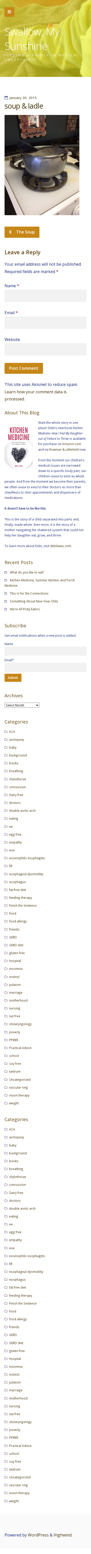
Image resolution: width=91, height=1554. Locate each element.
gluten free (17, 953)
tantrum (14, 1071)
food (12, 913)
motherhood (18, 1000)
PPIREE (13, 1040)
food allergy (18, 921)
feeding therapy (20, 898)
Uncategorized (20, 1079)
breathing (16, 771)
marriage (15, 992)
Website (12, 339)
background (18, 755)
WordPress (38, 1535)
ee (11, 826)
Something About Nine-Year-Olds (34, 601)
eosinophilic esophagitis (27, 858)
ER (10, 866)
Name (12, 286)
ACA (12, 732)
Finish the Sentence (23, 905)
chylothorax (17, 779)
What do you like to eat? (27, 572)
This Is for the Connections (29, 593)
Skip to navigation (9, 12)
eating (13, 818)
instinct (14, 977)
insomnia (15, 969)
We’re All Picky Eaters (25, 609)
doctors (15, 803)
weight (14, 1103)
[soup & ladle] (45, 165)
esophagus (17, 882)
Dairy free (16, 795)
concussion (17, 787)
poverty (14, 1032)
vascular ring (18, 1087)
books (13, 763)
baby (12, 747)
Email (11, 312)
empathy (15, 842)
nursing (14, 1008)
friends (14, 929)
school (14, 1056)
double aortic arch (22, 810)
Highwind (63, 1535)
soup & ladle (24, 106)
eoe (12, 850)
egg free (15, 834)
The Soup (25, 232)
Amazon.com (71, 444)
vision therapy (19, 1095)
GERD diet (16, 945)
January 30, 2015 (23, 97)
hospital (15, 961)
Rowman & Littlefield (64, 449)
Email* (9, 660)
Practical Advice (20, 1048)
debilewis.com (60, 546)
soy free (15, 1063)
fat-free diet (17, 890)
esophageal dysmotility (26, 874)
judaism (15, 985)
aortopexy (16, 739)
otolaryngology (20, 1024)
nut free (14, 1016)
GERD (13, 937)
